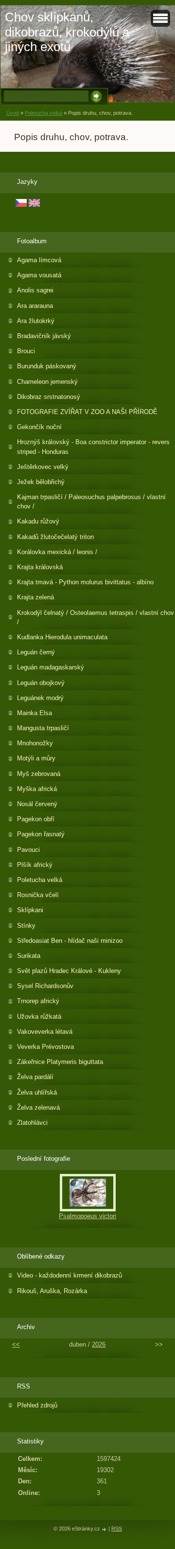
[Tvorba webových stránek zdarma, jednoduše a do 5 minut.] (105, 1529)
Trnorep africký (38, 1001)
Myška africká (37, 789)
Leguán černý (36, 652)
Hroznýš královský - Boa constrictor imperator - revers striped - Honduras (93, 446)
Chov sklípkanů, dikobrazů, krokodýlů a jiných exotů (67, 32)
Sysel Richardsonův (45, 986)
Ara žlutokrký (35, 320)
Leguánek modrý (40, 698)
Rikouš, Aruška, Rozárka (52, 1291)
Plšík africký (34, 864)
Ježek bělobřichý (41, 482)
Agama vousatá (39, 275)
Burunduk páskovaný (46, 366)
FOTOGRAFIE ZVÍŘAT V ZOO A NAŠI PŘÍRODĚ (87, 411)
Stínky (26, 925)
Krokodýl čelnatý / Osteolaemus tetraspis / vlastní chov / (95, 617)
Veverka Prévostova (45, 1046)
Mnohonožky (35, 743)
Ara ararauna (35, 305)
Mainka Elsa (34, 713)
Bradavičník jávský (44, 336)
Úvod (12, 113)
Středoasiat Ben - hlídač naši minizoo (69, 940)
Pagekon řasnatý (41, 834)
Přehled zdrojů (37, 1405)
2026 (98, 1344)
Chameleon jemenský (47, 381)
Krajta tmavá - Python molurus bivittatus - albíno (85, 582)
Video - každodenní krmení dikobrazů (69, 1275)
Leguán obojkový (41, 682)
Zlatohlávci (32, 1122)
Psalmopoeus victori (87, 1216)
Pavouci (28, 849)
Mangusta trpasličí (43, 728)
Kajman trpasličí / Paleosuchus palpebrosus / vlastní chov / (91, 501)
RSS (116, 1528)
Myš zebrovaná (38, 773)
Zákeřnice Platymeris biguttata (60, 1061)
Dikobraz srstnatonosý (48, 396)
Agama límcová (39, 260)
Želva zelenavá (38, 1107)
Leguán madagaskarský (50, 667)
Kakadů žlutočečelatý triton (55, 536)
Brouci (26, 351)
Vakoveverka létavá (44, 1031)
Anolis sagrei (35, 290)
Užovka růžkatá (39, 1016)
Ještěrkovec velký (43, 466)
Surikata (28, 955)
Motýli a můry (36, 758)
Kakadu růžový (38, 521)
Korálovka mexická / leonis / (57, 552)
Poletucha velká (43, 113)
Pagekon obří (35, 819)
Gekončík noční (39, 427)
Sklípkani (30, 910)
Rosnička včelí (38, 895)
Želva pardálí (35, 1077)
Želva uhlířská (37, 1092)
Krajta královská (40, 567)
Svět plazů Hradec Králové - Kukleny (69, 970)
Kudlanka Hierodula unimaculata (62, 637)
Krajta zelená (35, 597)
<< (16, 1344)
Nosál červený (37, 804)
